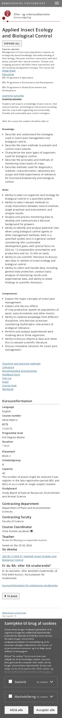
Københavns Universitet (14, 612)
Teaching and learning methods (21, 363)
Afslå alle (16, 710)
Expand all (12, 43)
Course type (9, 385)
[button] (56, 3)
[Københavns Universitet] (6, 16)
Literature (8, 367)
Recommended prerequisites (19, 371)
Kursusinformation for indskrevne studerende (30, 585)
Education (8, 74)
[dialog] (31, 668)
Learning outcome (13, 95)
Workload (7, 389)
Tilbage (12, 596)
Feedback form (11, 374)
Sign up (6, 378)
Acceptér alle (45, 710)
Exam (5, 381)
